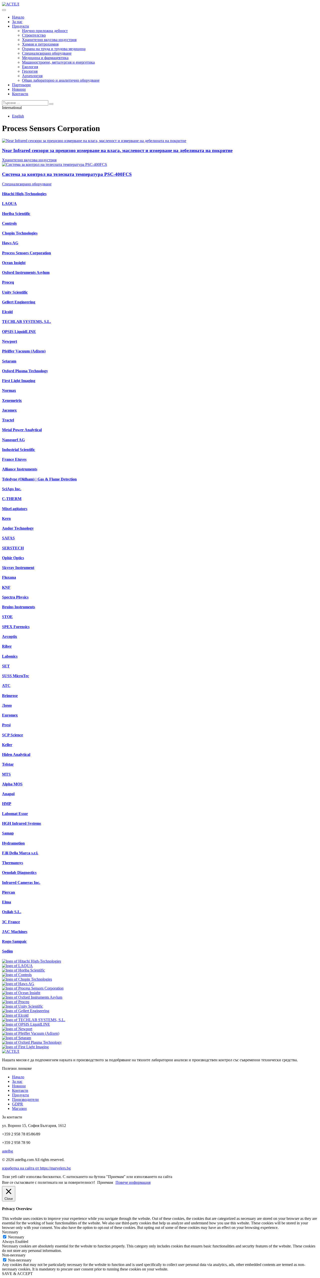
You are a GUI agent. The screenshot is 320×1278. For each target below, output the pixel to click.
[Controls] (17, 975)
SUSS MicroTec (15, 676)
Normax (9, 390)
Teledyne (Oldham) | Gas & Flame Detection (39, 479)
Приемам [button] (105, 1182)
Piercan (8, 892)
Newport (9, 341)
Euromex (10, 715)
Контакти (20, 94)
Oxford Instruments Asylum (26, 272)
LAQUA (9, 203)
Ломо (7, 705)
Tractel (8, 420)
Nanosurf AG (13, 440)
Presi (6, 725)
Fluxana (9, 577)
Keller (7, 745)
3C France (11, 922)
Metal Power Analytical (22, 430)
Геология (30, 71)
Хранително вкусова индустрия (49, 40)
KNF (6, 587)
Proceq (8, 282)
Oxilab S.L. (11, 912)
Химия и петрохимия (40, 44)
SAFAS (8, 538)
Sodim (7, 951)
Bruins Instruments (18, 607)
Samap (8, 833)
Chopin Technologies (20, 233)
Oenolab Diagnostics (19, 872)
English (18, 116)
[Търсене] (51, 104)
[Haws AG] (18, 984)
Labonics (10, 656)
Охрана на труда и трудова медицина (54, 49)
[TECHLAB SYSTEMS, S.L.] (33, 1020)
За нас (17, 22)
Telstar (8, 764)
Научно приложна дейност (45, 31)
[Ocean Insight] (21, 993)
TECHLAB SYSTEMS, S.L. (26, 321)
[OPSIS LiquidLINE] (26, 1024)
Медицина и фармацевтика (45, 58)
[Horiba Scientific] (23, 970)
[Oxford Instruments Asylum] (32, 997)
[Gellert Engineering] (25, 1011)
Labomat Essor (15, 813)
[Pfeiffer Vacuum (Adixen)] (30, 1033)
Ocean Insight (14, 263)
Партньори (21, 85)
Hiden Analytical (16, 754)
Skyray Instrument (18, 567)
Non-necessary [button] (14, 1255)
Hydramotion (13, 843)
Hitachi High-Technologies (24, 194)
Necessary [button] (10, 1232)
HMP (6, 803)
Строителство (34, 35)
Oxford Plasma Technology (25, 371)
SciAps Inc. (11, 489)
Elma (6, 902)
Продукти (20, 26)
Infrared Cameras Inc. (21, 882)
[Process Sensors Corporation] (33, 988)
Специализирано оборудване (47, 53)
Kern (6, 518)
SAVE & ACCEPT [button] (17, 1273)
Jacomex (9, 410)
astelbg (7, 1151)
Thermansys (12, 863)
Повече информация (133, 1182)
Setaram (9, 361)
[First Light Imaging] (25, 1047)
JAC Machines (14, 932)
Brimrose (10, 695)
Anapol (8, 794)
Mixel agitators (14, 509)
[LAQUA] (17, 966)
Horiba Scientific (16, 213)
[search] (25, 102)
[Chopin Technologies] (27, 979)
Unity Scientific (15, 292)
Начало (18, 17)
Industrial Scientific (18, 449)
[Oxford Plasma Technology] (32, 1042)
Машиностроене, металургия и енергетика (58, 62)
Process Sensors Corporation (26, 253)
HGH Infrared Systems (21, 823)
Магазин (19, 1108)
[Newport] (17, 1029)
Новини (19, 89)
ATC (6, 685)
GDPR (17, 1104)
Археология (32, 76)
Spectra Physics (15, 597)
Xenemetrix (12, 400)
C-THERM (12, 499)
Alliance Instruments (19, 469)
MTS (6, 774)
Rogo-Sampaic (14, 941)
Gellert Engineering (18, 302)
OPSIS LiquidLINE (19, 331)
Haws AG (10, 243)
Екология (30, 67)
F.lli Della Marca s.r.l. (20, 853)
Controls (9, 223)
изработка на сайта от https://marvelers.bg (36, 1168)
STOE (7, 617)
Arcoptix (9, 636)
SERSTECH (13, 548)
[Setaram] (16, 1038)
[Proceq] (15, 1002)
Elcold (7, 312)
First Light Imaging (18, 381)
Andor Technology (18, 528)
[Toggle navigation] (4, 10)
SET (6, 666)
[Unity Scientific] (22, 1006)
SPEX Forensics (16, 627)
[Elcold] (15, 1015)
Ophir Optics (13, 558)
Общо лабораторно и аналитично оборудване (61, 80)
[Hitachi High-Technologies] (31, 961)
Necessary (16, 1237)
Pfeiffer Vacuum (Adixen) (24, 351)
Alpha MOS (12, 784)
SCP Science (12, 735)
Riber (7, 646)
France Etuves (14, 459)
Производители (25, 1099)
